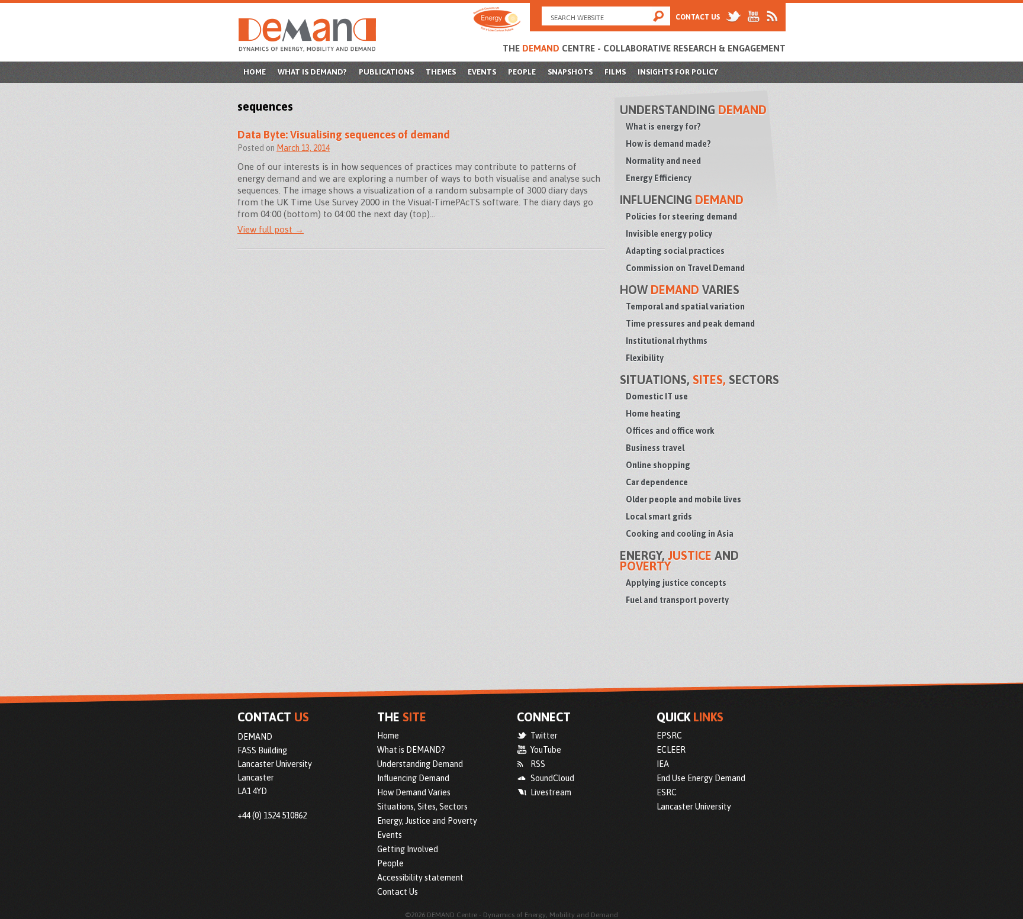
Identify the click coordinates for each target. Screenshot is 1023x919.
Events (482, 71)
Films (615, 71)
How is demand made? (668, 144)
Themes (441, 71)
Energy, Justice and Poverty (427, 821)
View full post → (270, 229)
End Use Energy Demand (701, 778)
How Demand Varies (414, 792)
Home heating (653, 413)
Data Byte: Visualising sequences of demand (343, 134)
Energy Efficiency (658, 178)
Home (254, 71)
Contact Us (697, 17)
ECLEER (671, 749)
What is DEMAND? (312, 71)
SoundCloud (552, 778)
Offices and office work (670, 431)
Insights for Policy (678, 71)
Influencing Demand (413, 778)
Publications (386, 71)
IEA (663, 764)
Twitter (544, 735)
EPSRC (669, 735)
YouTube (545, 749)
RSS (537, 764)
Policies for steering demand (681, 216)
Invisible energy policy (669, 233)
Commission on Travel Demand (685, 268)
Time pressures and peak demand (690, 323)
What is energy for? (663, 126)
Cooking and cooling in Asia (680, 533)
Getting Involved (407, 849)
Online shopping (658, 465)
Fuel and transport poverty (677, 600)
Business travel (655, 448)
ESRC (667, 792)
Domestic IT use (657, 396)
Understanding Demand (420, 764)
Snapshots (570, 71)
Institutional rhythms (666, 341)
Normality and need (663, 161)
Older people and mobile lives (683, 499)
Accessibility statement (420, 877)
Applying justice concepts (676, 583)
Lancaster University (694, 806)
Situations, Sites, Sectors (422, 806)
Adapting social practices (675, 251)
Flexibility (645, 358)
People (522, 71)
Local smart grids (659, 516)
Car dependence (657, 482)
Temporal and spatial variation (685, 306)
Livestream (550, 792)
